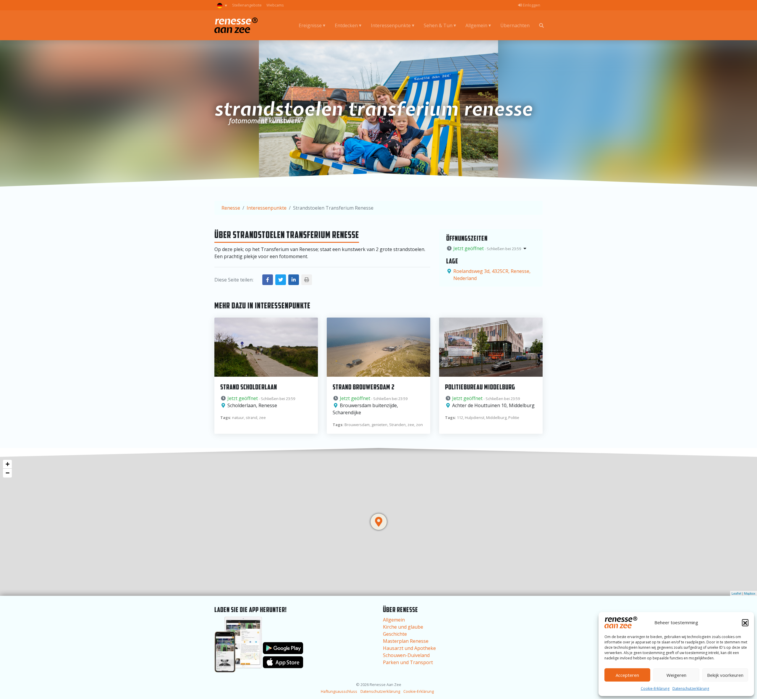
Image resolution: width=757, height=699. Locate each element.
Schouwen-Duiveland (406, 655)
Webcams (275, 5)
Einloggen (531, 5)
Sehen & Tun (438, 25)
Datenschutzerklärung (690, 688)
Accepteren (627, 675)
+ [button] (7, 464)
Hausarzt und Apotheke (409, 648)
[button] (745, 622)
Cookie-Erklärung (655, 688)
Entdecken (346, 25)
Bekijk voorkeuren (725, 675)
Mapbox (750, 593)
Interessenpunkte (391, 25)
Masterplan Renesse (405, 641)
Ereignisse (310, 25)
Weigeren (676, 675)
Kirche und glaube (403, 627)
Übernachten (515, 25)
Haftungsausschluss (339, 691)
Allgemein (476, 25)
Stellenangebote (247, 5)
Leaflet (736, 593)
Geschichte (395, 634)
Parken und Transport (408, 662)
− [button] (7, 473)
